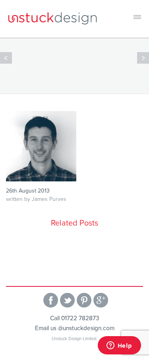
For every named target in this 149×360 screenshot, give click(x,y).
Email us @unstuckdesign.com (74, 328)
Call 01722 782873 (74, 318)
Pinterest (84, 300)
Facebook (50, 300)
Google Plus (100, 300)
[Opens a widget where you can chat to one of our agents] (119, 346)
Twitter (67, 300)
